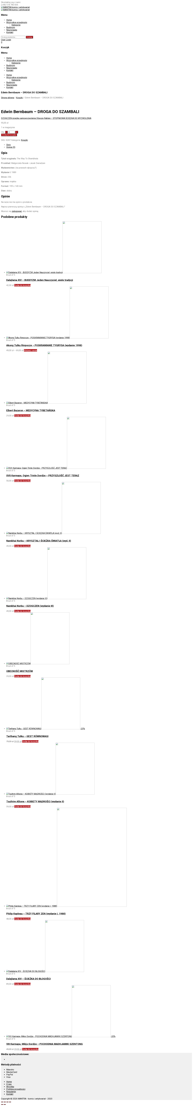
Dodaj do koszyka (9, 135)
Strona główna (7, 97)
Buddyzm (10, 27)
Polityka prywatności (15, 1089)
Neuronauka (11, 30)
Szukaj (29, 37)
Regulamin (11, 1091)
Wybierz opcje (30, 350)
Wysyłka (10, 1086)
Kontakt (9, 32)
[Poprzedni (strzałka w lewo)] (2, 1104)
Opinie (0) (10, 147)
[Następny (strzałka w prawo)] (5, 1104)
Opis (8, 144)
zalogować (17, 211)
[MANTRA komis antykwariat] (15, 7)
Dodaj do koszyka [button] (22, 285)
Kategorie (16, 25)
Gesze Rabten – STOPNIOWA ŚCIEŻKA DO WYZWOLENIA (64, 118)
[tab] (99, 144)
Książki (19, 97)
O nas (9, 1084)
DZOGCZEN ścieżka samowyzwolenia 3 (19, 118)
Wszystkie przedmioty (16, 22)
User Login (6, 40)
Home (9, 20)
